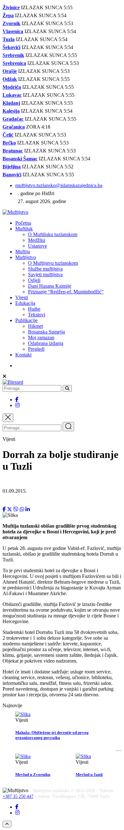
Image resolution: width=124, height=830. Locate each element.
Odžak (10, 79)
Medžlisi (36, 240)
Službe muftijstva (45, 268)
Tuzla (9, 39)
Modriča (12, 87)
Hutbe (34, 309)
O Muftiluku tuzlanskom (52, 234)
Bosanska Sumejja (46, 331)
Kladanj (11, 103)
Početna (23, 223)
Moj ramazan (41, 337)
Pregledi (36, 349)
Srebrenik (13, 55)
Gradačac (13, 119)
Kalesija (11, 111)
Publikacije (26, 320)
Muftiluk (24, 228)
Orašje (10, 71)
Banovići (12, 174)
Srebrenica (14, 63)
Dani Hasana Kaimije (49, 286)
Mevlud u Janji (89, 774)
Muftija (22, 251)
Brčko (9, 142)
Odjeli (34, 280)
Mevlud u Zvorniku (32, 774)
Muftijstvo (25, 257)
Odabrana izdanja (45, 343)
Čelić (8, 134)
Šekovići (11, 47)
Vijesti (21, 297)
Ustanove (37, 246)
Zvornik (11, 23)
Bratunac (13, 150)
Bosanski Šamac (20, 158)
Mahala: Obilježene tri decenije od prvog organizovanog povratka (52, 735)
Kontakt (23, 354)
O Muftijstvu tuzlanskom (53, 263)
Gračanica (14, 127)
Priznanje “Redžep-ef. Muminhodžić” (66, 291)
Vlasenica (13, 31)
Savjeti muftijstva (45, 274)
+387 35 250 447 (18, 796)
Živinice (11, 7)
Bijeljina (12, 166)
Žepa (8, 15)
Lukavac (12, 95)
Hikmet (35, 326)
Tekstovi (36, 314)
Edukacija (25, 303)
